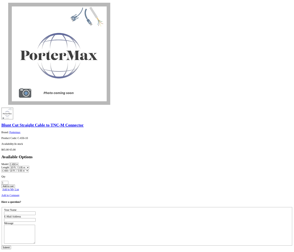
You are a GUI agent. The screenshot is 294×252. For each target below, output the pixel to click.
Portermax (14, 132)
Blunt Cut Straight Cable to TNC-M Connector (42, 125)
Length (5, 167)
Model (4, 164)
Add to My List (10, 189)
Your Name (10, 209)
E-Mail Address (12, 216)
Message (8, 223)
